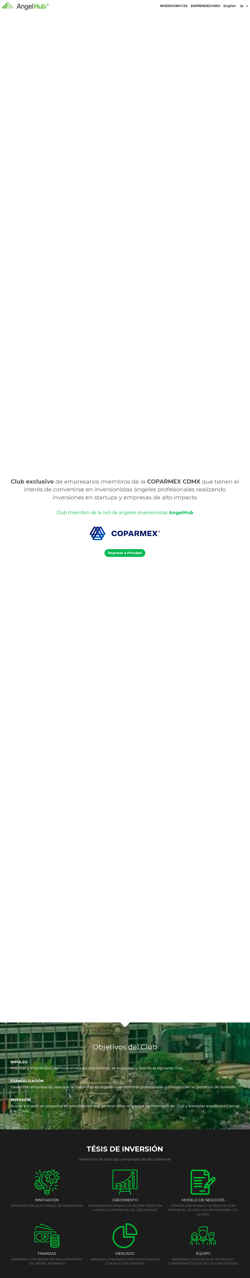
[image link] (25, 5)
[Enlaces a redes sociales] (241, 6)
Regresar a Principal (125, 553)
